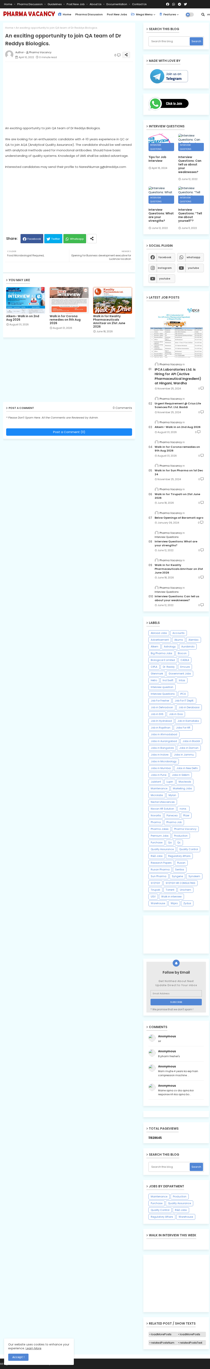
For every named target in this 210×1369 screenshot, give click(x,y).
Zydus (187, 903)
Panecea (172, 815)
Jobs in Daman (189, 748)
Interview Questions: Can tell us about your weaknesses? (189, 164)
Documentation (117, 4)
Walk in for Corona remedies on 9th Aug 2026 (65, 320)
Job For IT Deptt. (184, 700)
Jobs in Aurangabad (164, 741)
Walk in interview (171, 896)
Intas (182, 680)
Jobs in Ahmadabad (164, 734)
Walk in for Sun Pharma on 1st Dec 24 (179, 472)
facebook (164, 257)
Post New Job (76, 4)
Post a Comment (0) (69, 432)
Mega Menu (144, 14)
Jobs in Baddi (191, 741)
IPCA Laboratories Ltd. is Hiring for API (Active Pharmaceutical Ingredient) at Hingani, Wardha (178, 376)
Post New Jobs (117, 14)
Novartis (156, 815)
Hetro (154, 680)
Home (8, 4)
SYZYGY (155, 883)
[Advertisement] (73, 93)
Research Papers (161, 862)
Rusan (181, 862)
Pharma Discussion (30, 4)
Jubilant (156, 781)
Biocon (182, 653)
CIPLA (154, 667)
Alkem (154, 646)
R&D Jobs (157, 856)
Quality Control (188, 849)
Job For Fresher (160, 700)
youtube (193, 268)
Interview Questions (163, 694)
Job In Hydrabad (161, 721)
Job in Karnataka (188, 721)
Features (169, 14)
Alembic (193, 640)
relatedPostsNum (162, 1343)
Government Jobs (180, 673)
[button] (203, 14)
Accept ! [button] (18, 1357)
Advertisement (160, 640)
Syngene (177, 876)
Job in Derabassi (189, 707)
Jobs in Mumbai (161, 768)
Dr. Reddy (169, 667)
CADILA (184, 660)
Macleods (185, 781)
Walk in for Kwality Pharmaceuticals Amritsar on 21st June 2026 (109, 321)
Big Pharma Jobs (161, 653)
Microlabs (157, 795)
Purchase (156, 842)
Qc (179, 842)
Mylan (172, 795)
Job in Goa (176, 714)
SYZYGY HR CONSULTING (180, 883)
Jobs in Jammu (184, 754)
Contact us (139, 4)
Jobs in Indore (159, 754)
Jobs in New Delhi (187, 768)
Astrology (170, 646)
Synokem (194, 876)
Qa (170, 842)
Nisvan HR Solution (162, 808)
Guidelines (55, 4)
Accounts (178, 633)
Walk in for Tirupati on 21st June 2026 (177, 496)
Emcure (185, 667)
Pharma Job (174, 822)
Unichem (185, 890)
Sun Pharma (158, 876)
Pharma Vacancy (185, 829)
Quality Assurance (162, 849)
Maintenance (159, 788)
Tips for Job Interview (157, 159)
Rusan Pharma (160, 869)
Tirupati (155, 890)
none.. (183, 808)
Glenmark (157, 673)
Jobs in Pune (158, 775)
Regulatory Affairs (179, 856)
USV (153, 896)
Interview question (162, 687)
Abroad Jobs (159, 633)
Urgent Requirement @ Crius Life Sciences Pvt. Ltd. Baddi (178, 405)
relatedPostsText (191, 1343)
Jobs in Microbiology (164, 761)
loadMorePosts (161, 1334)
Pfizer (186, 815)
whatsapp (193, 257)
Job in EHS (157, 714)
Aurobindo (187, 646)
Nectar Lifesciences (163, 802)
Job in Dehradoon (162, 707)
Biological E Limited (163, 660)
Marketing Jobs (182, 788)
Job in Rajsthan (160, 727)
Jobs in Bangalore (162, 748)
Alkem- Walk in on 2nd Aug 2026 (22, 318)
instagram (165, 268)
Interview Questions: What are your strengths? (161, 215)
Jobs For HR (183, 727)
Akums (178, 640)
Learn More (33, 1348)
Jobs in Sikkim (180, 775)
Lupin (170, 781)
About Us (96, 4)
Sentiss (179, 869)
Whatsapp (77, 239)
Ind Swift (168, 680)
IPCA (183, 694)
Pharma (156, 822)
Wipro (174, 903)
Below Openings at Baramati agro (179, 518)
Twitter (55, 239)
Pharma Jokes (160, 829)
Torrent (170, 890)
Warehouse (158, 903)
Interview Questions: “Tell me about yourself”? (190, 215)
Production (181, 835)
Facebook (34, 239)
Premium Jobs (160, 835)
